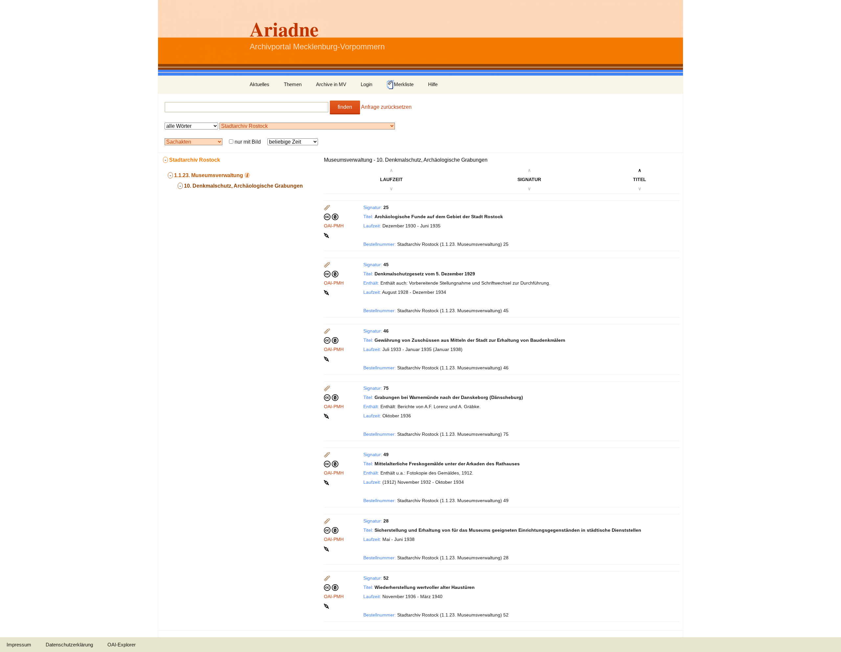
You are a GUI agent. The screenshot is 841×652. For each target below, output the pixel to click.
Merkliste (404, 84)
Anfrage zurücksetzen (386, 107)
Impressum (19, 644)
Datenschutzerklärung (69, 644)
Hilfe (433, 84)
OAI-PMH (334, 225)
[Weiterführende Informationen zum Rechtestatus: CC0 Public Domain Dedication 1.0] (331, 216)
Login (366, 84)
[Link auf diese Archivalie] (327, 235)
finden (345, 107)
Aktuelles (259, 84)
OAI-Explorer (121, 644)
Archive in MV (331, 84)
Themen (293, 84)
